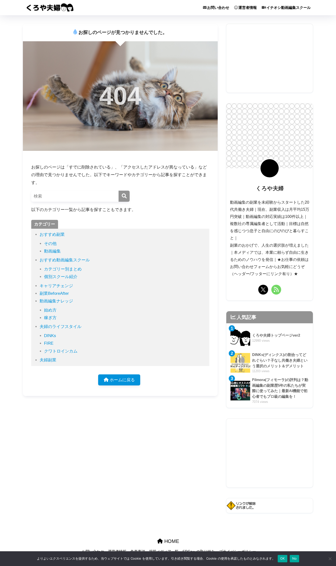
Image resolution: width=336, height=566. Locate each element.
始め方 (50, 310)
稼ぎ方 (50, 317)
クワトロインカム (60, 351)
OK (282, 558)
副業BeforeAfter (54, 293)
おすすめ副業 (52, 234)
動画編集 (52, 251)
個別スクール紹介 (60, 276)
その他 (50, 243)
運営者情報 (247, 7)
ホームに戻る (121, 380)
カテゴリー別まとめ (63, 269)
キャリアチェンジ (56, 285)
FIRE (48, 343)
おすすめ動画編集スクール (65, 260)
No (294, 558)
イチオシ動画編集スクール (288, 7)
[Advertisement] (269, 58)
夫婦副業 (48, 360)
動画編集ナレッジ (56, 301)
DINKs (50, 335)
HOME (171, 541)
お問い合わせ (218, 7)
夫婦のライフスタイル (60, 326)
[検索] (124, 196)
